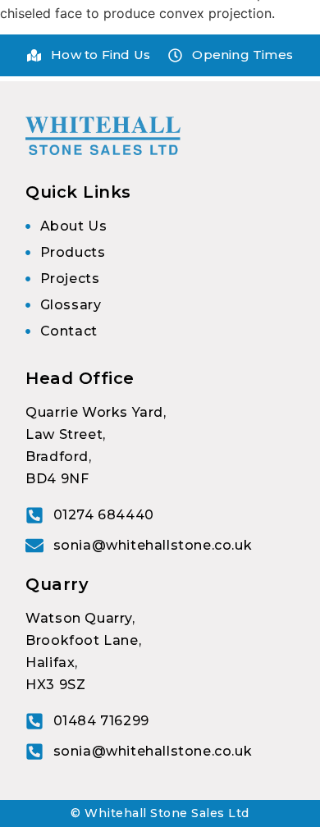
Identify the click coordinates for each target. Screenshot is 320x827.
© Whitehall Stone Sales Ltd (160, 813)
